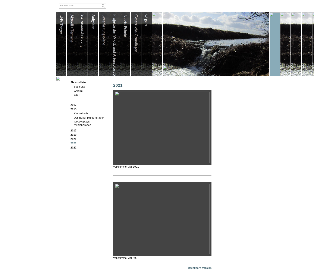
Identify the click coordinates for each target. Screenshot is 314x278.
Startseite (79, 86)
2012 (73, 105)
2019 (73, 134)
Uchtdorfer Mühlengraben (89, 117)
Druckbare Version (199, 267)
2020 (73, 139)
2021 (77, 95)
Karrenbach (81, 113)
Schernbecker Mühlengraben (82, 124)
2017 (73, 130)
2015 (73, 109)
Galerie (78, 90)
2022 (73, 147)
